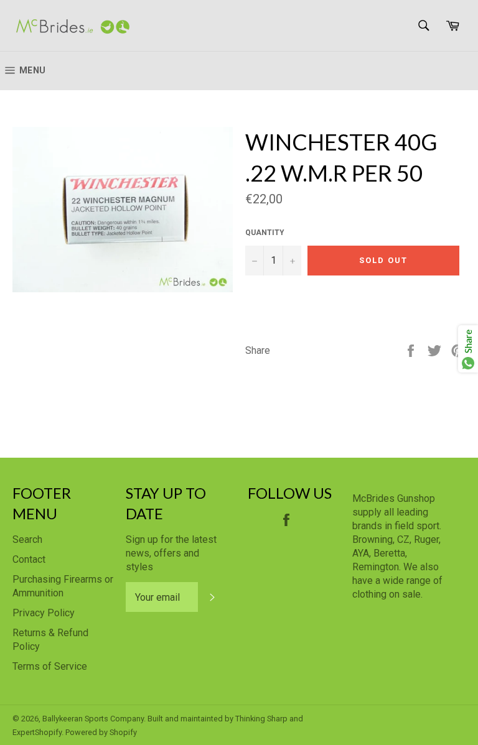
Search (27, 539)
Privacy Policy (43, 613)
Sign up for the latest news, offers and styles (171, 553)
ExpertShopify (37, 732)
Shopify (123, 732)
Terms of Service (49, 666)
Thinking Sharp (261, 718)
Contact (28, 559)
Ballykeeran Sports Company (93, 718)
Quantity (264, 232)
